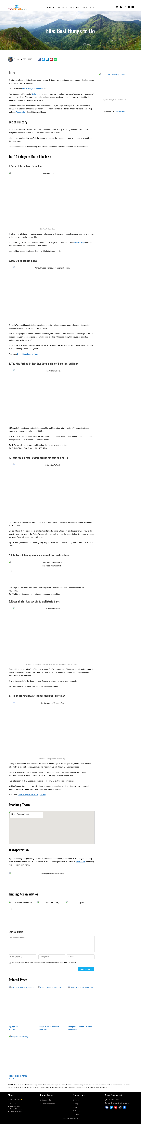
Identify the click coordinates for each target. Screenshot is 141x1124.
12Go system (119, 111)
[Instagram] (120, 1107)
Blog (76, 1104)
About (77, 1100)
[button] (39, 59)
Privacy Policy (46, 1100)
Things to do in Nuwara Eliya (80, 1026)
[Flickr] (124, 1107)
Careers (77, 1114)
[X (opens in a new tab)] (117, 7)
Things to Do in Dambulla (48, 1026)
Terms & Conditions (48, 1104)
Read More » (13, 1030)
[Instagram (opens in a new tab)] (125, 7)
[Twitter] (111, 1107)
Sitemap (77, 1111)
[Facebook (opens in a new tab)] (121, 7)
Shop (76, 1107)
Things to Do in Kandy (18, 1075)
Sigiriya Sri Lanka (16, 1026)
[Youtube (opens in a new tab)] (133, 7)
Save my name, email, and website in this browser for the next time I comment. (44, 962)
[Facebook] (107, 1107)
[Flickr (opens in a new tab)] (129, 7)
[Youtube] (115, 1107)
